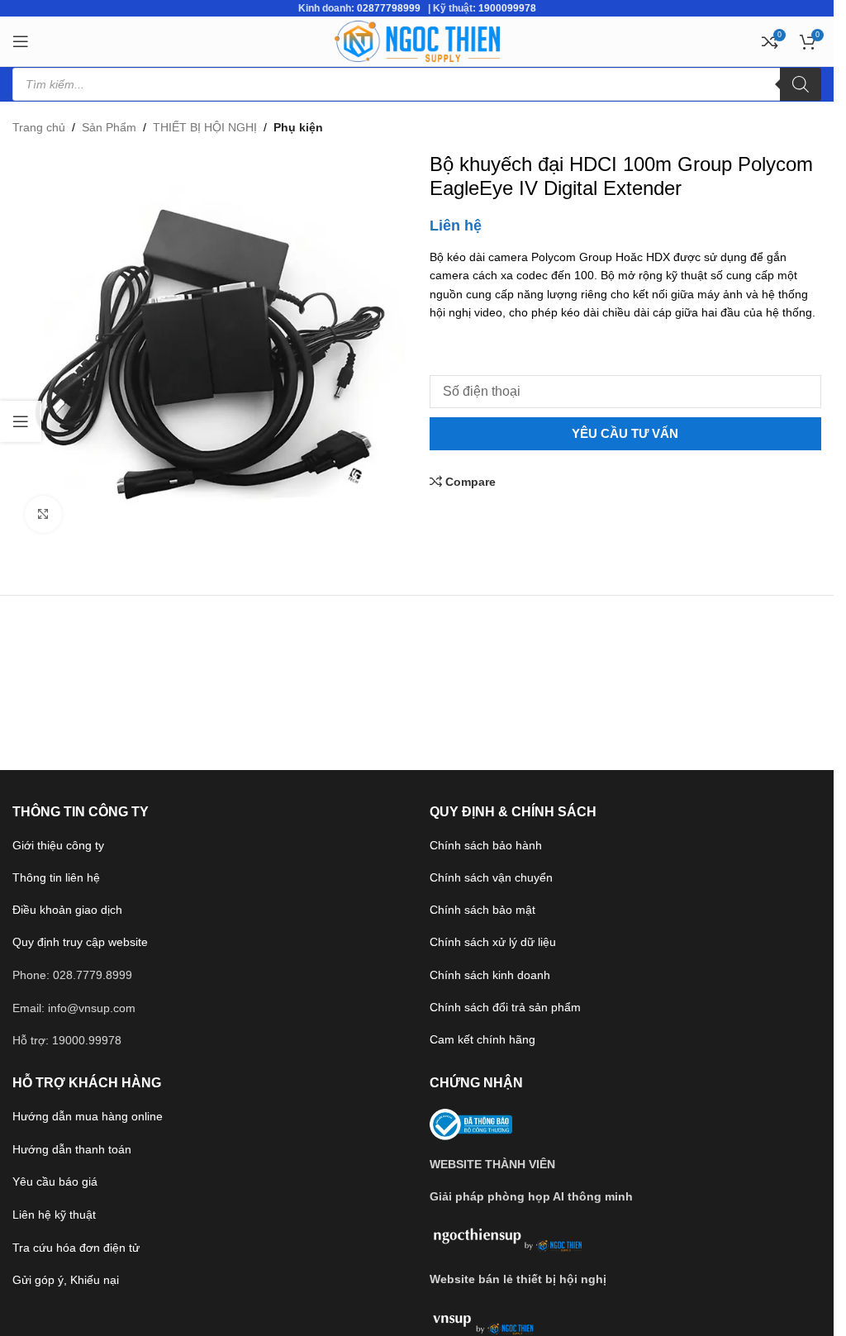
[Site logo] (417, 40)
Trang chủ (38, 127)
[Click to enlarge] (43, 514)
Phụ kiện (298, 127)
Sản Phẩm (109, 127)
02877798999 (389, 8)
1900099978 (507, 8)
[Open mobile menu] (20, 41)
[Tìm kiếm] (800, 84)
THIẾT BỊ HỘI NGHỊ (205, 127)
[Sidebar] (20, 421)
